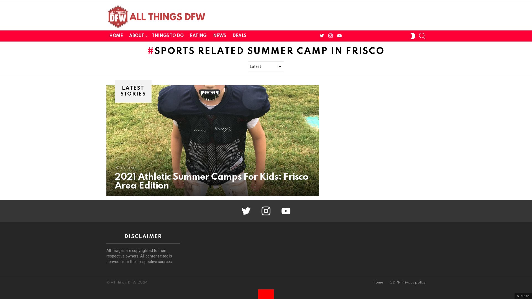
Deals (239, 36)
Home (116, 36)
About (136, 36)
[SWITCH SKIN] (413, 36)
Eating (198, 36)
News (219, 36)
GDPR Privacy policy (408, 282)
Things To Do (167, 36)
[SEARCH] (422, 36)
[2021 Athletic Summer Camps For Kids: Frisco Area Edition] (212, 140)
